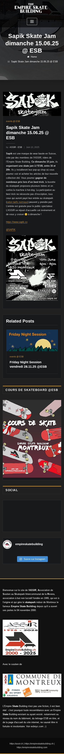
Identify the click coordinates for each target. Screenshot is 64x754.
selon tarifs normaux (17, 202)
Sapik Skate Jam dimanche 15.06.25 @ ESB (34, 61)
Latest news (52, 358)
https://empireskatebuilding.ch (39, 745)
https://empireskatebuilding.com (32, 749)
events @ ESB (13, 121)
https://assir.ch (16, 745)
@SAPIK (10, 229)
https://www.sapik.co (16, 222)
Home (34, 56)
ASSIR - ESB (14, 147)
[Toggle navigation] (32, 21)
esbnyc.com (37, 727)
